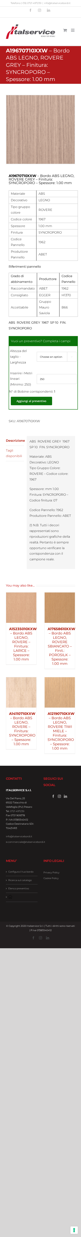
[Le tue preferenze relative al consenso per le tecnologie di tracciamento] (74, 1230)
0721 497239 (17, 811)
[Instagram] (59, 796)
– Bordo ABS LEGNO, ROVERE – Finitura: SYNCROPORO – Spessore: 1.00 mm (22, 729)
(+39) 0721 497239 (31, 3)
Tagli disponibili (14, 453)
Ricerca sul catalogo (20, 880)
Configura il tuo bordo (20, 871)
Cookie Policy (51, 878)
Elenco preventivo (18, 888)
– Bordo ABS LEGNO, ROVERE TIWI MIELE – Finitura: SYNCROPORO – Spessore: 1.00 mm (61, 731)
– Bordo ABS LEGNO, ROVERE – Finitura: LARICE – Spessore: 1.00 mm (23, 644)
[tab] (15, 441)
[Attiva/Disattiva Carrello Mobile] (65, 30)
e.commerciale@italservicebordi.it (25, 841)
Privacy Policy (51, 872)
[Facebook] (53, 796)
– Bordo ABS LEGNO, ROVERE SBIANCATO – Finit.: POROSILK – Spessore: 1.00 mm (61, 646)
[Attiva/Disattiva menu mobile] (73, 30)
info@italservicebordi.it (57, 3)
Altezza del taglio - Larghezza (18, 356)
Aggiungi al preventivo (31, 401)
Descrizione (15, 440)
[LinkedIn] (65, 796)
